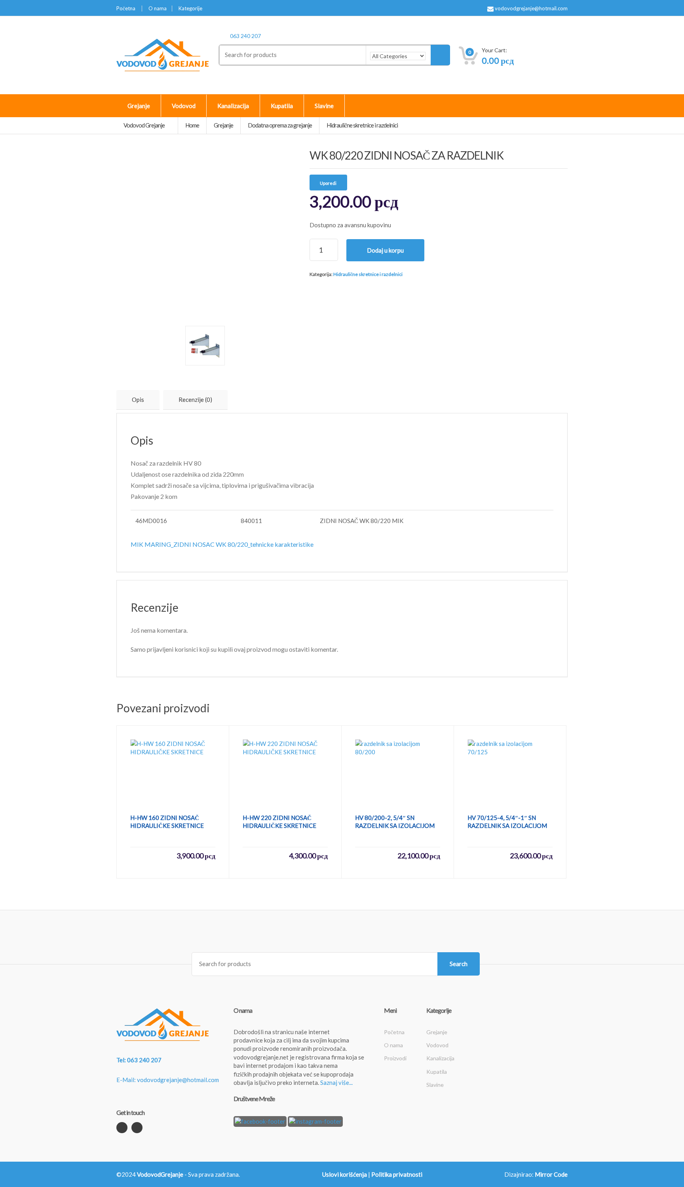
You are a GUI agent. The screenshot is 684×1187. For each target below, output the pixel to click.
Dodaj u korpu (385, 250)
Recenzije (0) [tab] (195, 399)
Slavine (324, 105)
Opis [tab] (138, 399)
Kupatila (282, 105)
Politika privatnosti (396, 1174)
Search (458, 963)
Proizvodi (395, 1058)
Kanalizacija (233, 105)
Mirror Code (551, 1174)
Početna (125, 8)
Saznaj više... (336, 1082)
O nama (157, 8)
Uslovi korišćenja (344, 1174)
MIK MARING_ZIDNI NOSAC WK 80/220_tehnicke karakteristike (222, 544)
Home (192, 125)
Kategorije (190, 8)
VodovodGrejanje (160, 1174)
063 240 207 (245, 35)
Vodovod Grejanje (144, 125)
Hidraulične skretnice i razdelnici (368, 274)
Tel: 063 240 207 (139, 1059)
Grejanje (138, 105)
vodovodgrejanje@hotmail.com (531, 8)
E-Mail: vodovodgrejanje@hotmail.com (167, 1079)
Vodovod (184, 105)
